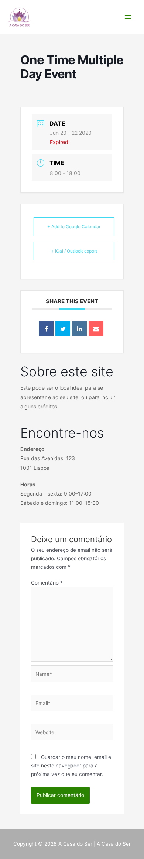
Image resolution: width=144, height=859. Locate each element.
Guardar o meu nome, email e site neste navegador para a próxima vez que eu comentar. (71, 765)
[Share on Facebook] (46, 328)
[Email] (96, 328)
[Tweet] (62, 328)
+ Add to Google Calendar (73, 226)
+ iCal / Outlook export (74, 251)
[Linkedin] (79, 328)
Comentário (47, 583)
